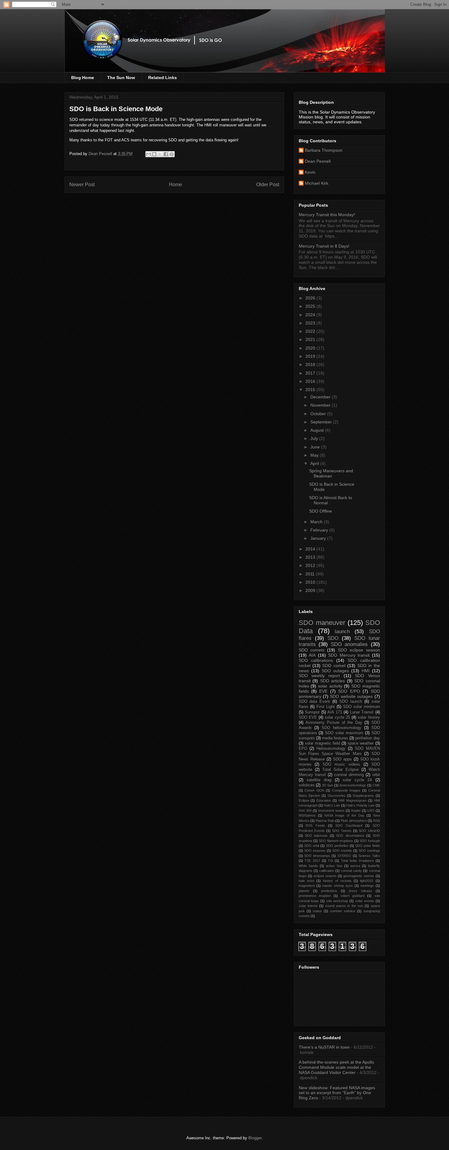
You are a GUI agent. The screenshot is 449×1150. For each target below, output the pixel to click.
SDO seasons (315, 850)
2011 (310, 573)
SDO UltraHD (369, 831)
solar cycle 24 (357, 780)
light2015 (366, 881)
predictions (329, 891)
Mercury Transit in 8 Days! (324, 246)
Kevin (310, 172)
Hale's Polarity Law (360, 805)
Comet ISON (314, 790)
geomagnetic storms (358, 876)
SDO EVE (308, 717)
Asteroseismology (352, 785)
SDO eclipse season (359, 650)
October (318, 413)
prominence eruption (315, 896)
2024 (310, 314)
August (317, 430)
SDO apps (342, 759)
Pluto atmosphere (354, 820)
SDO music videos (341, 764)
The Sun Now (121, 77)
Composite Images (346, 790)
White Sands (308, 866)
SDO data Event (314, 701)
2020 (310, 348)
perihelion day (367, 738)
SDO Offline (320, 511)
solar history (369, 717)
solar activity (330, 686)
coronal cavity (351, 870)
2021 (310, 339)
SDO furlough (370, 841)
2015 (310, 389)
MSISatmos (307, 815)
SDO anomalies (349, 644)
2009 (310, 590)
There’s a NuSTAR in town (324, 1047)
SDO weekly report (319, 675)
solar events (364, 901)
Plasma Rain (325, 820)
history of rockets (337, 881)
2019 (310, 356)
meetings (367, 885)
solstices (307, 785)
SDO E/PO (349, 691)
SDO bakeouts (316, 835)
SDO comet (333, 665)
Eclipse (304, 800)
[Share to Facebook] (166, 154)
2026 (310, 298)
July (314, 438)
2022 (310, 331)
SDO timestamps (317, 856)
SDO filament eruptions (336, 841)
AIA (312, 655)
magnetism (307, 885)
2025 (310, 306)
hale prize (306, 881)
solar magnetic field (322, 743)
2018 (310, 364)
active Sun (334, 866)
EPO (303, 748)
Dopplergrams (363, 795)
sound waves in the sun (344, 906)
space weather (361, 743)
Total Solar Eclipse (340, 769)
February (319, 530)
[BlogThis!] (154, 154)
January (318, 538)
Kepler (356, 810)
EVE (323, 691)
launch (342, 631)
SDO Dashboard (348, 825)
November (321, 405)
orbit (376, 775)
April (315, 463)
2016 (310, 381)
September (321, 421)
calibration (326, 870)
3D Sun (327, 785)
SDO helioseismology (341, 728)
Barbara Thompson (323, 150)
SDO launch (350, 701)
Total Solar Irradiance (357, 860)
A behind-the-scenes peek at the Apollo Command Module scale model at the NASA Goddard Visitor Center (336, 1067)
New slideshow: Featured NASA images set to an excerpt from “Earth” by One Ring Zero (337, 1093)
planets (304, 891)
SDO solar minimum (361, 707)
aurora (355, 866)
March (317, 521)
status (317, 911)
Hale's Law (332, 805)
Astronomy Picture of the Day (333, 722)
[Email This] (148, 154)
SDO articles (332, 680)
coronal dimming (349, 775)
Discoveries (336, 795)
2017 (310, 373)
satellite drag (319, 780)
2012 (310, 565)
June (315, 446)
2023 (310, 323)
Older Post (267, 184)
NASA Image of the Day (344, 815)
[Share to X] (160, 154)
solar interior (308, 906)
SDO (332, 638)
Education (323, 800)
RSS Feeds (315, 825)
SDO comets (312, 650)
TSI (330, 860)
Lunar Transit (362, 712)
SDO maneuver (322, 622)
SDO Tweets (342, 831)
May (315, 455)
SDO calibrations (316, 660)
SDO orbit (311, 845)
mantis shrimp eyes (337, 885)
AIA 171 (334, 712)
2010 (310, 582)
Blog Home (82, 77)
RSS (376, 820)
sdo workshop (337, 901)
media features (335, 738)
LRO (370, 810)
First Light (325, 707)
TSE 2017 (312, 860)
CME (376, 785)
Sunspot (312, 712)
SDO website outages (351, 696)
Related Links (162, 77)
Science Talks (369, 856)
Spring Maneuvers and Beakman (331, 473)
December (321, 396)
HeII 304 (305, 810)
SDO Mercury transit (349, 655)
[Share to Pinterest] (172, 154)
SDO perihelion (337, 845)
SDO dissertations (350, 835)
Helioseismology (330, 748)
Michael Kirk (316, 183)
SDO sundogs (369, 850)
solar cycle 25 (337, 717)
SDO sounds (342, 850)
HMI (366, 670)
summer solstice (342, 911)
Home (175, 184)
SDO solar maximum (344, 733)
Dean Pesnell (317, 161)
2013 (310, 557)
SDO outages (335, 670)
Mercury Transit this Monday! (327, 214)
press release (360, 891)
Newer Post (82, 184)
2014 (310, 548)
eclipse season (325, 876)
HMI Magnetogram (352, 800)
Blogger (254, 1138)
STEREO (344, 856)
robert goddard (352, 896)
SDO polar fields (367, 845)
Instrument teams (331, 810)
